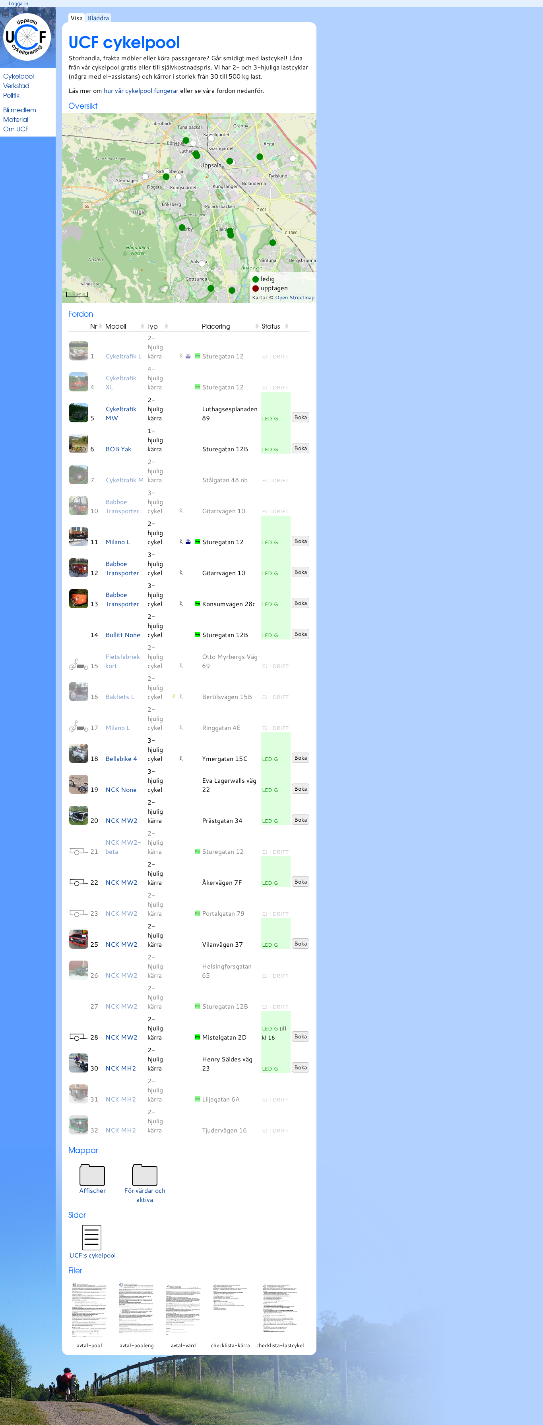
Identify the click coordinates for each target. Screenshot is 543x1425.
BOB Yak (118, 449)
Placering (216, 326)
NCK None (121, 789)
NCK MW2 (121, 820)
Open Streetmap (294, 297)
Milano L (117, 541)
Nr (93, 326)
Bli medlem (19, 109)
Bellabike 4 (121, 758)
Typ (152, 326)
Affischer (92, 1190)
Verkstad (16, 85)
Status (271, 326)
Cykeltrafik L (123, 356)
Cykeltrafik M (124, 480)
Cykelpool (18, 76)
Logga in (18, 3)
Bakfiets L (119, 696)
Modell (115, 326)
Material (15, 119)
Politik (11, 95)
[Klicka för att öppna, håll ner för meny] (78, 350)
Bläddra (98, 17)
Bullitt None (122, 634)
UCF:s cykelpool (92, 1255)
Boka (300, 417)
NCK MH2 (120, 1068)
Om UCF (16, 128)
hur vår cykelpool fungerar (142, 90)
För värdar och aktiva (144, 1195)
